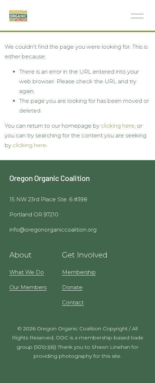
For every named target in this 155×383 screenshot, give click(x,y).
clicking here (117, 125)
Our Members (27, 287)
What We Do (26, 272)
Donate (72, 287)
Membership (79, 272)
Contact (73, 302)
